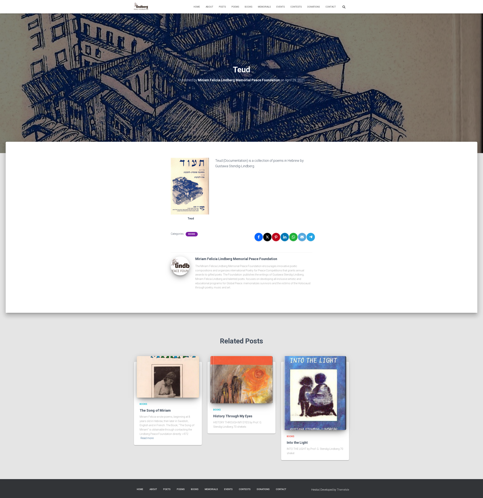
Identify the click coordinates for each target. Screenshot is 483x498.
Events (280, 6)
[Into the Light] (315, 392)
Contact (330, 6)
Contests (296, 6)
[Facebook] (259, 237)
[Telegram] (311, 237)
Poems (235, 6)
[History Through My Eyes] (241, 379)
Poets (222, 6)
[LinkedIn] (285, 237)
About (209, 6)
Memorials (264, 6)
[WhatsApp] (293, 237)
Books (248, 6)
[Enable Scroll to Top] (475, 490)
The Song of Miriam (155, 410)
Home (197, 6)
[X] (267, 237)
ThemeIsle (343, 489)
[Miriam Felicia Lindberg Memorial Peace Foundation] (141, 7)
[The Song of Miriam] (168, 376)
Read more (147, 438)
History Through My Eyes (232, 416)
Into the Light (297, 443)
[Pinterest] (276, 237)
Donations (313, 6)
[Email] (302, 237)
